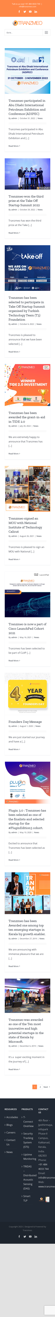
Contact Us (10, 1142)
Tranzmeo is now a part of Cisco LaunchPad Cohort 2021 (27, 628)
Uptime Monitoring (27, 1157)
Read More (13, 146)
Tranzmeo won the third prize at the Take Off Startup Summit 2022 (26, 200)
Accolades (10, 1117)
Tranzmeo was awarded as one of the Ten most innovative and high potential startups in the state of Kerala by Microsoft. (26, 1031)
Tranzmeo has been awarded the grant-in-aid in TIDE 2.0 (27, 417)
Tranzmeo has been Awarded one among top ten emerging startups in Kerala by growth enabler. (27, 927)
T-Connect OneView (27, 1122)
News (40, 118)
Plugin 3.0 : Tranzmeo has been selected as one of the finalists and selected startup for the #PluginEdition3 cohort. (27, 819)
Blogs (9, 1125)
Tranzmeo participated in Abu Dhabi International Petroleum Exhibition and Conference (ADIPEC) (27, 107)
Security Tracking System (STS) (27, 1140)
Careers (10, 1132)
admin (14, 118)
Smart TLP (26, 1198)
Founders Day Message (25, 722)
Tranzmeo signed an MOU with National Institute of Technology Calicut (25, 525)
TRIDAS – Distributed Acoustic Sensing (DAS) (27, 1177)
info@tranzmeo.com (27, 6)
